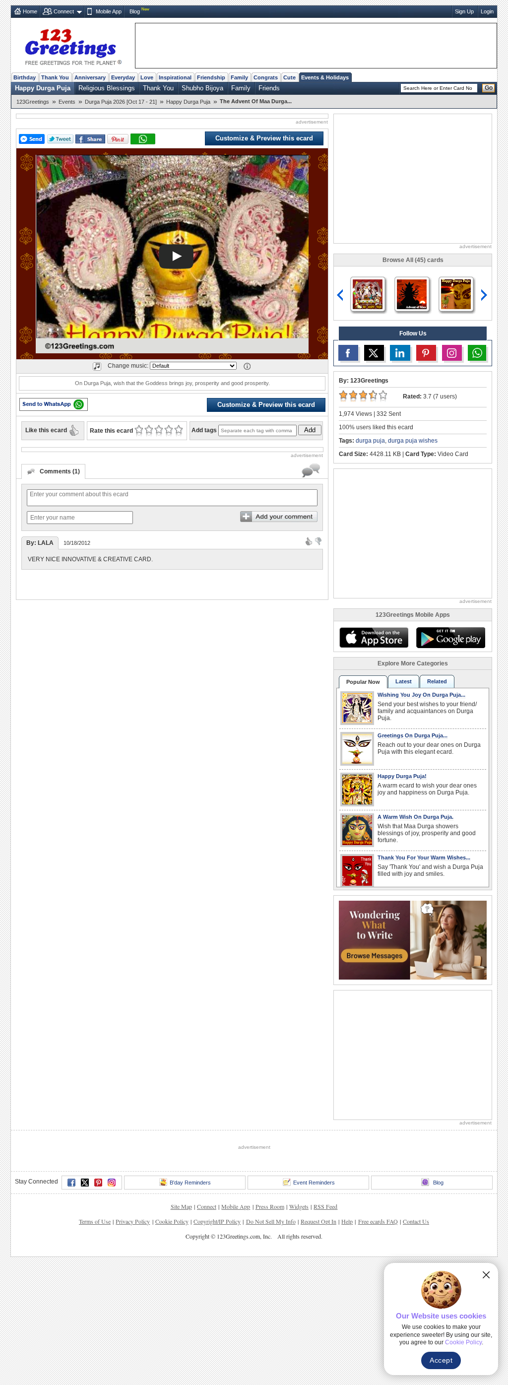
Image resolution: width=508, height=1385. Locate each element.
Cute (289, 77)
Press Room (269, 1206)
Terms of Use (95, 1221)
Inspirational (175, 77)
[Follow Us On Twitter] (374, 353)
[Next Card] (485, 295)
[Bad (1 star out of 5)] (138, 431)
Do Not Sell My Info (271, 1221)
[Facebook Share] (90, 139)
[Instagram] (112, 1183)
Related (437, 681)
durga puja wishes (413, 440)
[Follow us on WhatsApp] (477, 353)
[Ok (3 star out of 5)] (158, 431)
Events (67, 102)
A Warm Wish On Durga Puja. (415, 817)
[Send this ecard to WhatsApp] (53, 404)
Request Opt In (318, 1221)
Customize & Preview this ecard (264, 138)
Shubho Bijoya (202, 88)
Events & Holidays (325, 77)
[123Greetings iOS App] (373, 637)
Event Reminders (314, 1183)
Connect (64, 11)
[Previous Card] (340, 295)
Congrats (266, 77)
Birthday (24, 77)
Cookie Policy (172, 1221)
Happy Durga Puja (42, 88)
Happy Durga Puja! (402, 776)
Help (347, 1221)
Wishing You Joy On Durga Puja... (421, 695)
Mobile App (109, 11)
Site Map (181, 1206)
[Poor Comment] (318, 540)
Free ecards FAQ (378, 1221)
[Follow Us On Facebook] (348, 353)
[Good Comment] (309, 540)
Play (176, 256)
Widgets (299, 1206)
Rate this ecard (111, 430)
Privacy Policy (133, 1221)
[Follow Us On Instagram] (452, 353)
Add (310, 430)
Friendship (211, 77)
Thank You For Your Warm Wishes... (424, 857)
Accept (441, 1360)
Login (487, 11)
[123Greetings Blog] (413, 939)
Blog (134, 11)
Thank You (55, 77)
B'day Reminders (190, 1183)
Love (146, 77)
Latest (403, 681)
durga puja (370, 440)
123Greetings (32, 102)
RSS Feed (325, 1206)
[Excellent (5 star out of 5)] (178, 431)
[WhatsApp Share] (142, 138)
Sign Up (464, 11)
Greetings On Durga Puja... (412, 735)
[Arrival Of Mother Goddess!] (367, 293)
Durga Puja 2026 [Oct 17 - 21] (121, 102)
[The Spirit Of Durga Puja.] (456, 293)
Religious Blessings (106, 88)
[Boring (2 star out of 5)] (148, 431)
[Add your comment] (279, 516)
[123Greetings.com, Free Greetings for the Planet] (73, 45)
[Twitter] (85, 1183)
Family (239, 77)
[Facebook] (71, 1183)
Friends (269, 88)
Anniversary (90, 77)
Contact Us (416, 1221)
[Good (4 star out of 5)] (168, 431)
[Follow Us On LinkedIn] (400, 353)
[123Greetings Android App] (450, 637)
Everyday (123, 77)
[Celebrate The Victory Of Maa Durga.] (412, 293)
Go (489, 88)
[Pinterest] (98, 1183)
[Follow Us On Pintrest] (426, 353)
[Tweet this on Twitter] (60, 138)
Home (30, 11)
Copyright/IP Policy (217, 1221)
